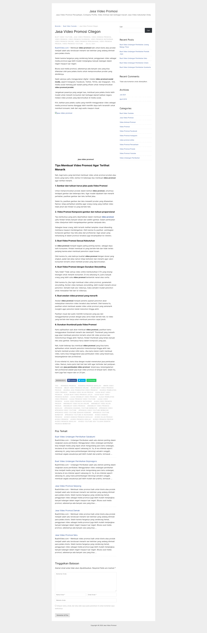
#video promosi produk (103, 419)
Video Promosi (61, 39)
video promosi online (64, 41)
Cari (121, 27)
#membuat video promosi (74, 406)
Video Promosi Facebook (79, 39)
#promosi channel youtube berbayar (80, 408)
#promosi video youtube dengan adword (73, 412)
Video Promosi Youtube (72, 44)
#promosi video (106, 408)
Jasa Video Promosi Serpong (68, 486)
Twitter (82, 380)
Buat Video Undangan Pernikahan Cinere (134, 63)
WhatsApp (92, 380)
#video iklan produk (104, 417)
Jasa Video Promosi (103, 11)
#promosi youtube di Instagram (79, 415)
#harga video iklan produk (81, 392)
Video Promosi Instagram (102, 39)
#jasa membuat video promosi (84, 397)
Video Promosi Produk (127, 149)
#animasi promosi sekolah (89, 386)
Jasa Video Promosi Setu (66, 535)
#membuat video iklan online (76, 403)
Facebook (73, 380)
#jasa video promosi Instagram (78, 401)
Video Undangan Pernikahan (130, 158)
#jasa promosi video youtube (83, 399)
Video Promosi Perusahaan (86, 41)
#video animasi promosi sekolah (78, 417)
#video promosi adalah (81, 419)
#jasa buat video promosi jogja (78, 394)
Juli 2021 (123, 95)
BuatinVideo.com (62, 48)
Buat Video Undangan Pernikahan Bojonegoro (76, 461)
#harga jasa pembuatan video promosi (81, 390)
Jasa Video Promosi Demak (67, 510)
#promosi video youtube (65, 410)
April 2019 (123, 99)
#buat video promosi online (76, 388)
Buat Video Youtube (70, 26)
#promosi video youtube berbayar (93, 410)
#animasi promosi (68, 386)
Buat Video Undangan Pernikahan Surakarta (135, 67)
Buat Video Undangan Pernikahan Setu (133, 58)
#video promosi (61, 419)
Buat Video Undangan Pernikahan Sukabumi (75, 437)
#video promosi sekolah (65, 421)
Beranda (57, 26)
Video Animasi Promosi (101, 37)
